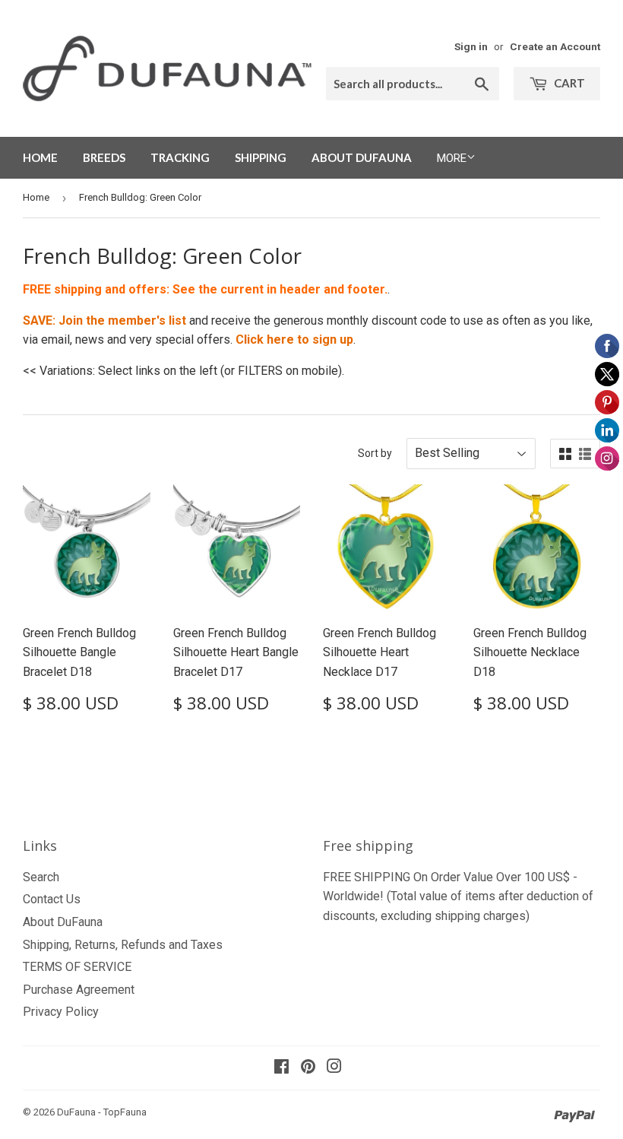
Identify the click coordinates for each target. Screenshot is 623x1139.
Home (40, 157)
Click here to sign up (294, 339)
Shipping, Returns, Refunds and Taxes (123, 945)
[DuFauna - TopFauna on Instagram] (334, 1068)
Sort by (375, 453)
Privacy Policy (61, 1011)
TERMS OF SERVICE (77, 967)
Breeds (104, 157)
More (451, 158)
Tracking (180, 157)
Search (41, 877)
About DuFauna (362, 157)
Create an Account (555, 46)
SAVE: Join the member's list (104, 320)
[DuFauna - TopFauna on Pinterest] (308, 1068)
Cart (568, 83)
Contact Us (52, 899)
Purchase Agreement (78, 989)
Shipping (260, 157)
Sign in (471, 46)
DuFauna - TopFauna (102, 1112)
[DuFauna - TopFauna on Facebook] (281, 1068)
